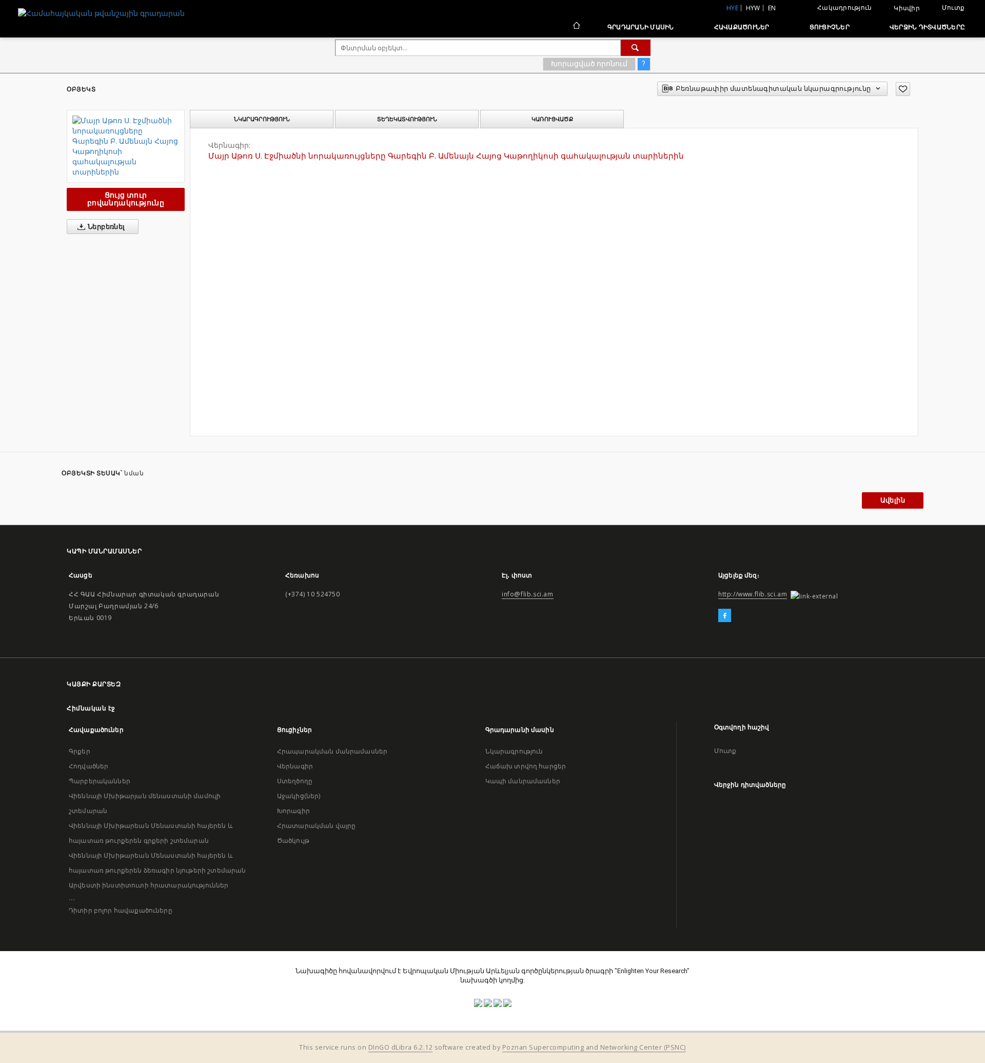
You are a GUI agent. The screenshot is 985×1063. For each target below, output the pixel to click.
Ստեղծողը (294, 781)
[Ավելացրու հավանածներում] (903, 89)
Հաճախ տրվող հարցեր (525, 766)
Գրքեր (79, 751)
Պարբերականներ (99, 781)
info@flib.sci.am (528, 594)
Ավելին (892, 500)
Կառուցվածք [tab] (552, 119)
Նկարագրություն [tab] (262, 119)
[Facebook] (724, 616)
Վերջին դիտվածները (927, 27)
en (772, 8)
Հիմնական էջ (91, 708)
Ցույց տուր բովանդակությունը (125, 199)
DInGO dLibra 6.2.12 (400, 1047)
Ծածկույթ (293, 840)
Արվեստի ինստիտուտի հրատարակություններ (149, 885)
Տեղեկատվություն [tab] (407, 119)
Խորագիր (293, 810)
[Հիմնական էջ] (575, 26)
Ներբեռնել (105, 226)
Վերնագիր (295, 766)
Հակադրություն (844, 7)
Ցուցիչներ (830, 27)
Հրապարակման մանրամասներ (332, 751)
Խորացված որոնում (589, 64)
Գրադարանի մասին (640, 27)
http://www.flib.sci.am (752, 594)
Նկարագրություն (514, 751)
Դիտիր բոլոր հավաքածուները (120, 910)
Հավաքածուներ (742, 27)
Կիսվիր (907, 8)
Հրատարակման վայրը (316, 825)
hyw (753, 8)
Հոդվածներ (88, 766)
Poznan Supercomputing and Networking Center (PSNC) (594, 1047)
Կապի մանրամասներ (522, 781)
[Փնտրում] (636, 48)
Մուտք (953, 7)
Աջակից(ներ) (299, 795)
